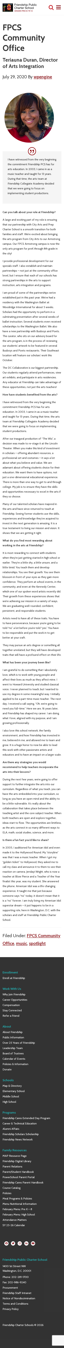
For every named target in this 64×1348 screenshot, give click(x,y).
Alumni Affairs (11, 1128)
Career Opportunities (15, 999)
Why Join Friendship (14, 994)
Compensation (11, 1005)
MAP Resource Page (15, 1155)
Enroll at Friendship (14, 978)
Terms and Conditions (15, 1303)
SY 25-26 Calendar (14, 1225)
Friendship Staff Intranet (17, 1293)
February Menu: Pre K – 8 (17, 1209)
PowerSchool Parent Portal (19, 1177)
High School (9, 1101)
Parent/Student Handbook (18, 1171)
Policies (7, 1193)
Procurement (10, 1287)
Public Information (13, 1037)
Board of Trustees (13, 1053)
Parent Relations (12, 1166)
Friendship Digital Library (17, 1161)
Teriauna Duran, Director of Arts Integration (30, 63)
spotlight (37, 943)
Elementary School (14, 1091)
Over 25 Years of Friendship (19, 1042)
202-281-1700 (20, 1277)
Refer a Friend (11, 1015)
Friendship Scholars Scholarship (21, 1134)
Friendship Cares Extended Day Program (26, 1118)
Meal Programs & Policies (17, 1198)
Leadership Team (13, 1048)
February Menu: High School (19, 1214)
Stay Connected (12, 1010)
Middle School (11, 1096)
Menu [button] (58, 7)
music (21, 943)
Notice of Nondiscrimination (19, 1298)
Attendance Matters (15, 1219)
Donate (7, 1069)
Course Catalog (11, 1187)
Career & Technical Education (20, 1123)
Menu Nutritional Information (20, 1203)
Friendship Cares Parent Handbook (23, 1182)
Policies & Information (15, 1064)
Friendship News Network (18, 1139)
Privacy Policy (11, 1309)
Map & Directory (12, 1085)
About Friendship (13, 1032)
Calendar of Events (14, 1058)
